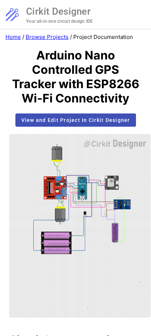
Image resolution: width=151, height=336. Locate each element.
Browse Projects (47, 36)
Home (13, 36)
